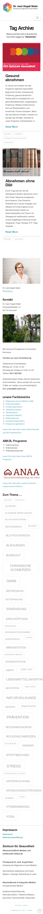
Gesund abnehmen (14, 77)
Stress (14, 765)
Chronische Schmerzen (20, 567)
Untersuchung (18, 781)
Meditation (12, 688)
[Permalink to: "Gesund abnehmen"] (21, 57)
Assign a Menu (21, 905)
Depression (14, 591)
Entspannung (14, 599)
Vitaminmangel (18, 806)
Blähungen (15, 545)
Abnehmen (7, 134)
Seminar (28, 745)
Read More (11, 126)
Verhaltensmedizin (14, 409)
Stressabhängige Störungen (14, 773)
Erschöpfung (17, 619)
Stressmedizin (12, 412)
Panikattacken (28, 706)
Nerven (10, 706)
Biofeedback (13, 526)
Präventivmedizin (13, 404)
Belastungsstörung (15, 519)
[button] (37, 17)
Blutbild (32, 525)
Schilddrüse (10, 743)
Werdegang (8, 291)
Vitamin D (9, 798)
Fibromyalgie (10, 626)
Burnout (13, 555)
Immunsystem (16, 647)
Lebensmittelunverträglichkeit (15, 138)
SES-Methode (8, 142)
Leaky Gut (27, 669)
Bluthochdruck (18, 535)
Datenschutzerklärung (13, 837)
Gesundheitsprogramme (17, 632)
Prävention (18, 717)
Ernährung (18, 134)
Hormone (29, 637)
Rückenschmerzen (21, 736)
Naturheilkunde (12, 418)
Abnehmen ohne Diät (20, 182)
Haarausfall (12, 639)
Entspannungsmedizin (15, 423)
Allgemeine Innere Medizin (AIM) (19, 401)
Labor (9, 670)
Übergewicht (19, 239)
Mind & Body (30, 687)
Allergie (10, 505)
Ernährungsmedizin (14, 406)
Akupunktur (19, 500)
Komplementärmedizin (15, 421)
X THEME (28, 910)
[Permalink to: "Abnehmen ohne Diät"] (21, 162)
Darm (11, 580)
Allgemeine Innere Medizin (18, 513)
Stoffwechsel (18, 755)
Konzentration (15, 661)
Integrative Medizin (14, 415)
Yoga (10, 816)
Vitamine (22, 797)
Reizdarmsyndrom (18, 727)
